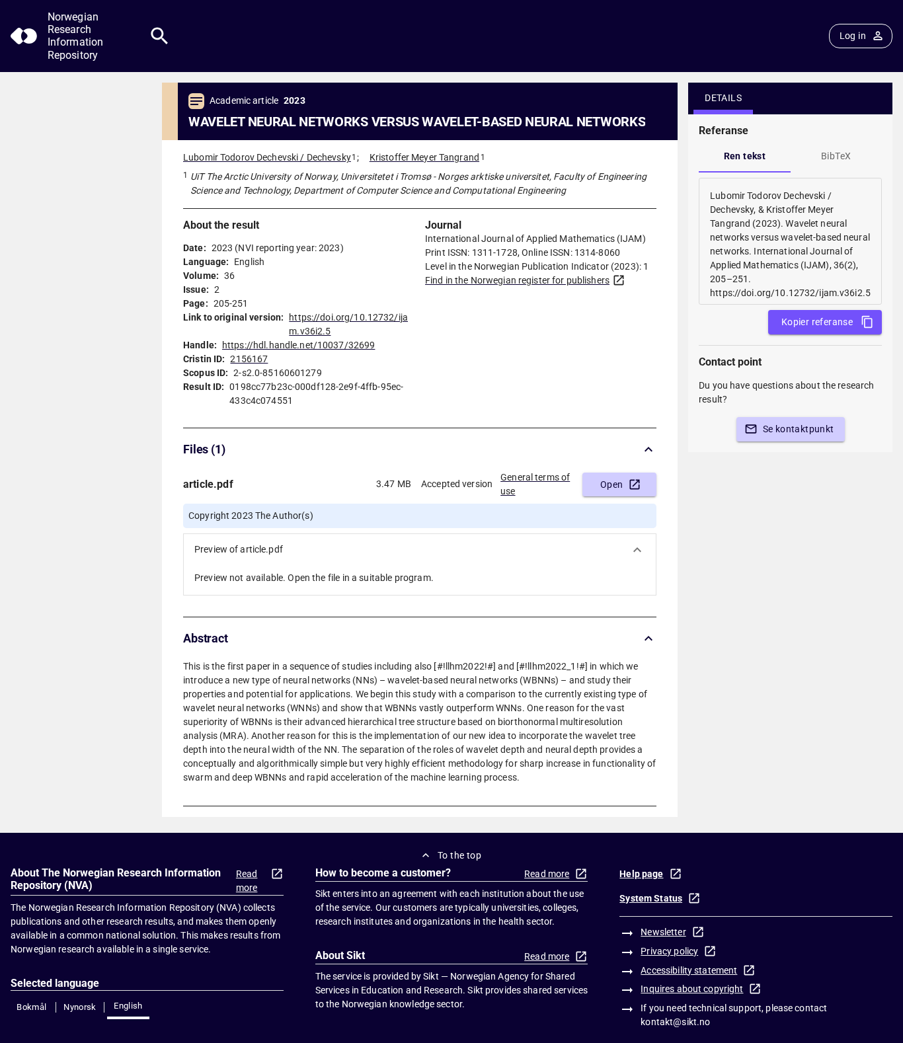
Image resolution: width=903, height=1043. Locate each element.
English (128, 1006)
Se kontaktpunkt (798, 429)
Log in (853, 35)
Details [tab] (723, 98)
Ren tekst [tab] (745, 156)
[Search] (160, 36)
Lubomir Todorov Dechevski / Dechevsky (267, 157)
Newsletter (663, 932)
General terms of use (535, 484)
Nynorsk (80, 1007)
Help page (641, 874)
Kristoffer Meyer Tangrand (424, 157)
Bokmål (31, 1007)
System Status (650, 898)
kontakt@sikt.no (675, 1022)
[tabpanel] (790, 241)
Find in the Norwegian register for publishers (517, 280)
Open (611, 484)
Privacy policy (669, 951)
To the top (459, 855)
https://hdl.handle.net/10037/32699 (298, 345)
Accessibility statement (689, 970)
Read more (247, 881)
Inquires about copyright (692, 989)
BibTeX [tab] (836, 156)
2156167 (249, 359)
